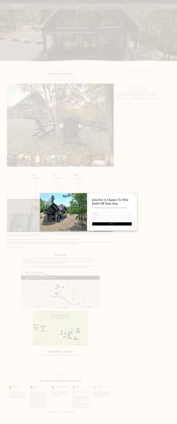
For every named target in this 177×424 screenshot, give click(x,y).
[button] (135, 195)
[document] (88, 212)
